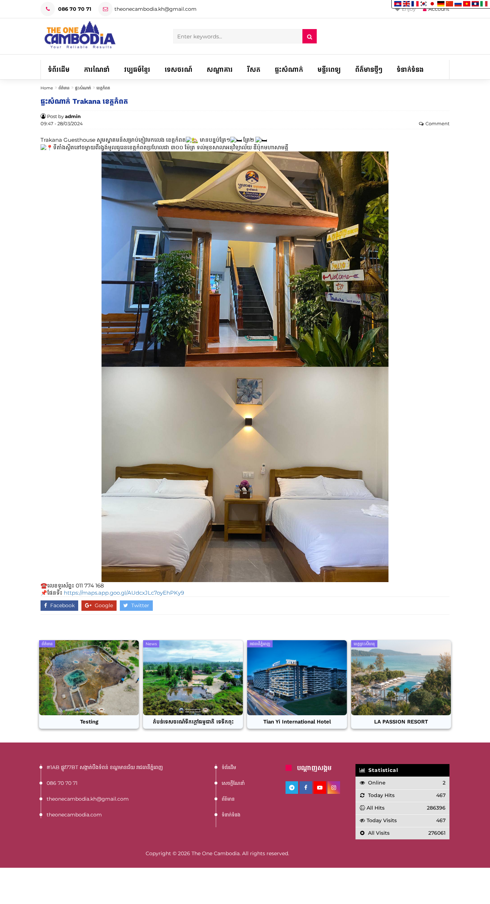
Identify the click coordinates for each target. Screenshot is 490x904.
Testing (89, 722)
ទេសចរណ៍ (178, 70)
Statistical (382, 770)
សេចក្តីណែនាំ (233, 783)
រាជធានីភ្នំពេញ (260, 643)
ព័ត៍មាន (228, 799)
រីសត (253, 70)
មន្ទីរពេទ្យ (329, 70)
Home (47, 87)
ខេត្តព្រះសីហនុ (364, 643)
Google (103, 605)
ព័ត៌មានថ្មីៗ (368, 70)
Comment (437, 123)
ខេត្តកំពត (103, 87)
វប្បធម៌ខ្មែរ (137, 70)
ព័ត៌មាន (64, 87)
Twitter (139, 605)
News (151, 643)
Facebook (62, 605)
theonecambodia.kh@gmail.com (155, 9)
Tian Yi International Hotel (297, 722)
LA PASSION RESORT (401, 722)
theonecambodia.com (74, 814)
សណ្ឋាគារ (220, 70)
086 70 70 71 (74, 9)
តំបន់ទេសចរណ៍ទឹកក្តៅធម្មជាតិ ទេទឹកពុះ (193, 722)
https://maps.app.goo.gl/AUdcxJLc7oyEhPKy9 (124, 592)
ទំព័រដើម (59, 70)
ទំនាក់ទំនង (410, 70)
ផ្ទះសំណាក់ (289, 70)
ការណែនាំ (97, 70)
